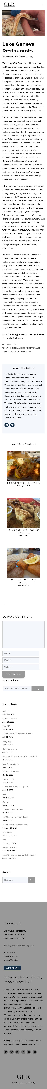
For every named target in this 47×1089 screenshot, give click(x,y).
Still (4, 794)
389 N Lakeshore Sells (12, 809)
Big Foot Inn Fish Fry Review (23, 581)
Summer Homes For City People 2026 (19, 756)
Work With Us (12, 968)
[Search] (31, 880)
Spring (5, 802)
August (5, 711)
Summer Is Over (9, 749)
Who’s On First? (9, 847)
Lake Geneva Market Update (15, 787)
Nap (4, 840)
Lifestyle (11, 344)
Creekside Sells (9, 718)
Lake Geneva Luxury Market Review (18, 855)
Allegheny (6, 741)
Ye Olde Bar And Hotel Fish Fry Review (24, 531)
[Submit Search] (38, 688)
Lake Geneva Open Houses (14, 825)
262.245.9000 (12, 953)
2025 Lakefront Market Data (14, 817)
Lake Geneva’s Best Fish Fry (23, 482)
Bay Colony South (10, 764)
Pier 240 (6, 726)
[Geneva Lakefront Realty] (9, 4)
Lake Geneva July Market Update (17, 734)
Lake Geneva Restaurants (16, 352)
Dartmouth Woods (10, 772)
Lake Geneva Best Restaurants (23, 348)
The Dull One (8, 779)
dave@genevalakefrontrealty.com (19, 945)
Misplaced (7, 832)
